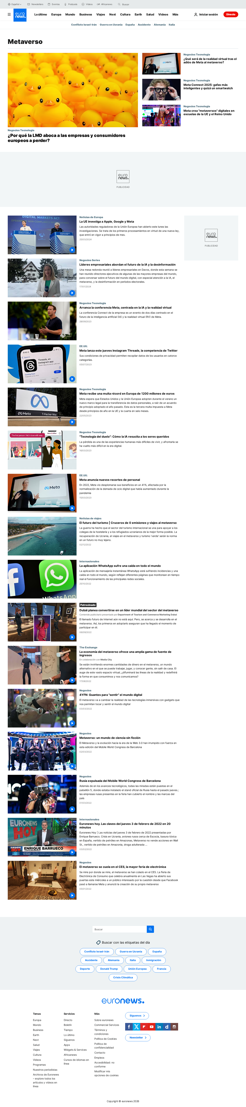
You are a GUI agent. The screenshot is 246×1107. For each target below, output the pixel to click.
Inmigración (153, 960)
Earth (138, 14)
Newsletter (136, 1037)
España (130, 24)
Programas (39, 1064)
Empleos (99, 1057)
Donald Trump (109, 968)
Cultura (125, 14)
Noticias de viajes (90, 518)
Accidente (144, 24)
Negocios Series (89, 260)
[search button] (119, 4)
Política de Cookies (105, 1038)
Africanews (70, 1054)
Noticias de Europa (91, 217)
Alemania (160, 24)
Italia (172, 24)
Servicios (69, 1013)
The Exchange (88, 647)
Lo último (40, 14)
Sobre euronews (103, 1020)
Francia (161, 968)
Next (112, 14)
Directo (230, 14)
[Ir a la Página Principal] (20, 15)
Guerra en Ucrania (111, 24)
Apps (67, 1044)
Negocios (85, 690)
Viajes (100, 14)
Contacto (99, 1052)
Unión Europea (137, 968)
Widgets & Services (75, 1049)
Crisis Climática (123, 977)
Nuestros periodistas (45, 1069)
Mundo (70, 14)
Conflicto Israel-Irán (84, 24)
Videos (163, 14)
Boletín (68, 1024)
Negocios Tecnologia (21, 130)
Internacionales (89, 561)
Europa (56, 14)
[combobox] (137, 4)
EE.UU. (83, 346)
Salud (150, 14)
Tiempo (68, 1029)
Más (96, 1013)
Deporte (85, 968)
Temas (37, 1013)
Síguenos (69, 1039)
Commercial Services (106, 1024)
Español (15, 4)
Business (85, 14)
